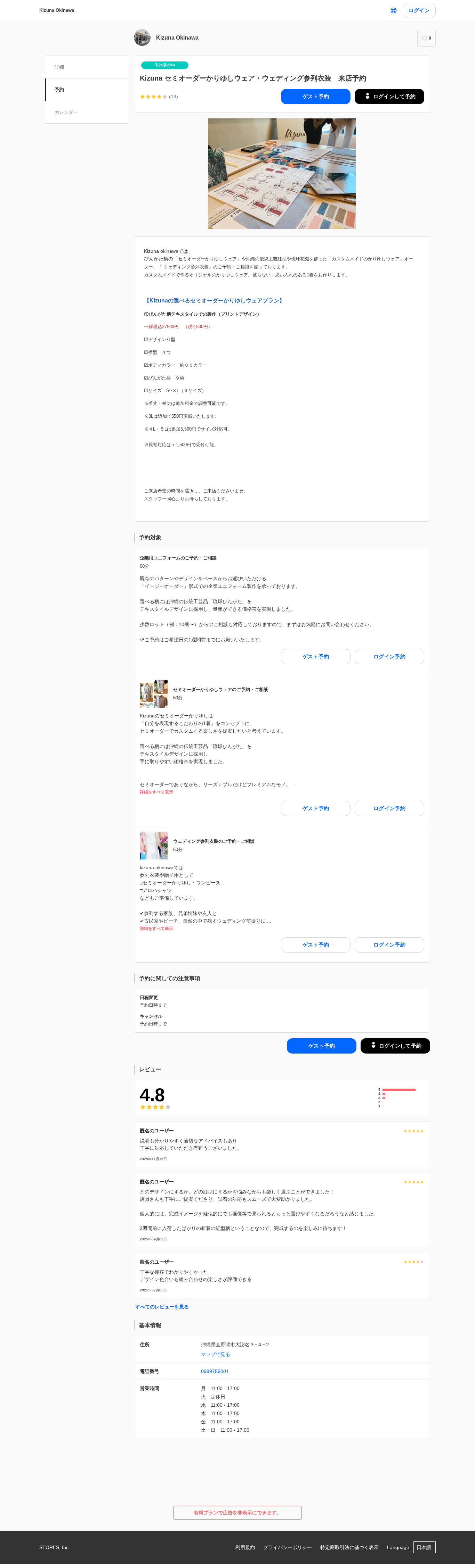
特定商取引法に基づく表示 (349, 1547)
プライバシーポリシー (287, 1547)
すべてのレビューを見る (162, 1306)
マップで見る (215, 1354)
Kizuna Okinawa (56, 10)
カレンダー (66, 112)
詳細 (59, 67)
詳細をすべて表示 (156, 792)
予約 (59, 89)
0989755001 (215, 1371)
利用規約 (245, 1547)
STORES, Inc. (54, 1547)
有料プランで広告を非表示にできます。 (237, 1512)
